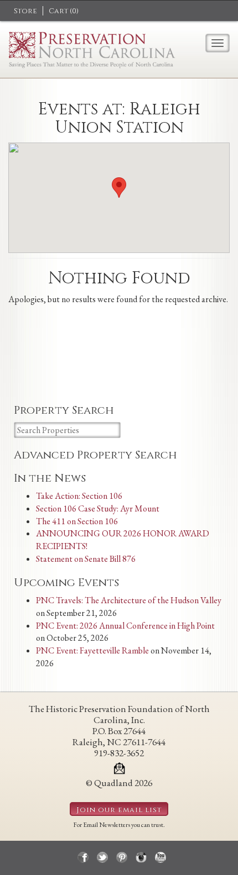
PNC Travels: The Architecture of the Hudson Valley (128, 600)
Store (25, 11)
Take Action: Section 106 (79, 496)
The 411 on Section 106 (77, 521)
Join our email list (119, 810)
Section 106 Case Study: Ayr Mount (97, 508)
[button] (119, 187)
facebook (83, 857)
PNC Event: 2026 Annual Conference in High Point (125, 625)
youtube (160, 857)
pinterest (121, 857)
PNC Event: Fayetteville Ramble (92, 650)
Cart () (64, 11)
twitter (102, 857)
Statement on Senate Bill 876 (86, 559)
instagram (141, 857)
